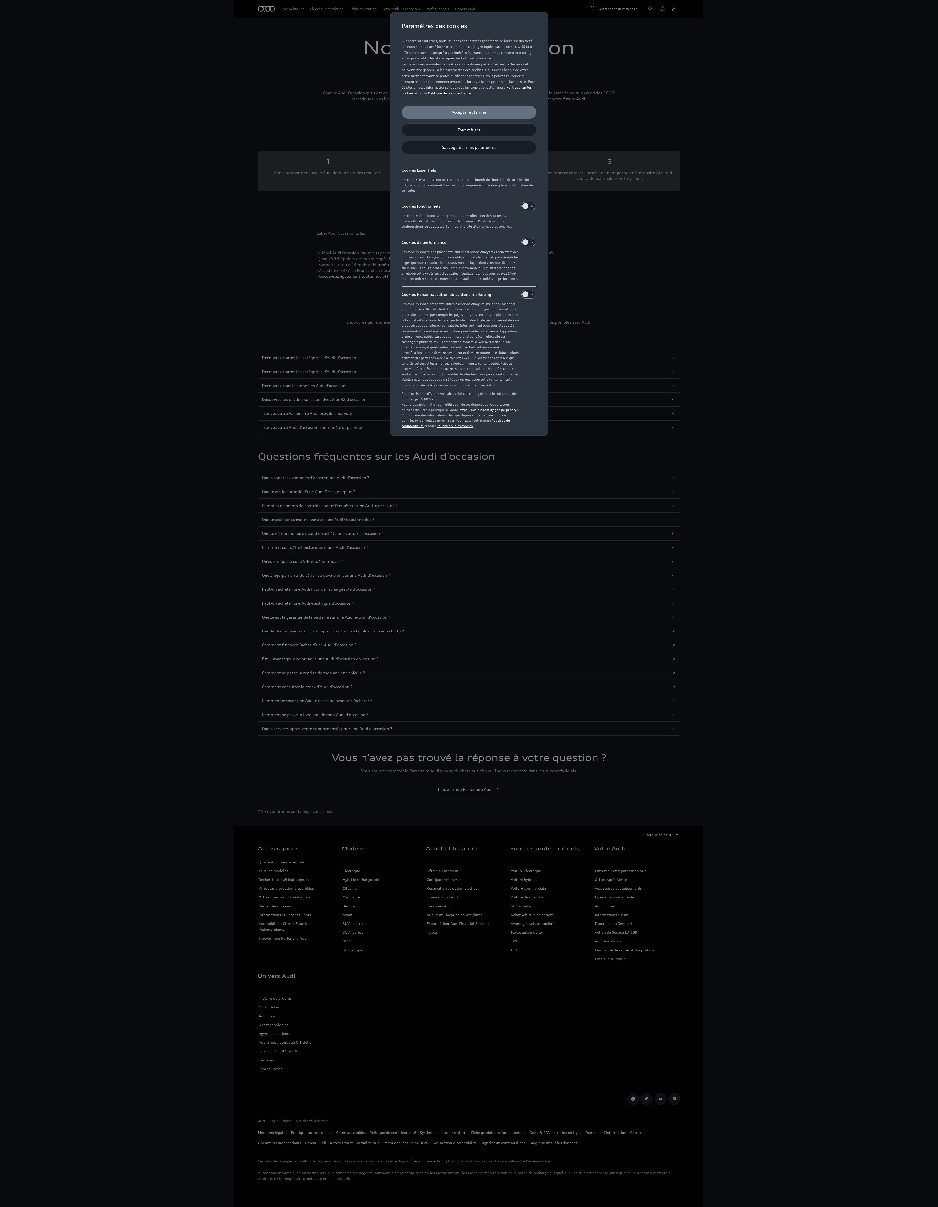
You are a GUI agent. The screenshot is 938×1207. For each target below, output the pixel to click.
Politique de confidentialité (449, 93)
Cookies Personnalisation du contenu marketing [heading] (446, 294)
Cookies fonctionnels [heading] (421, 206)
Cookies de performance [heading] (424, 242)
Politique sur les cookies (455, 426)
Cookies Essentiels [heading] (419, 170)
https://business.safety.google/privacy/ (488, 410)
